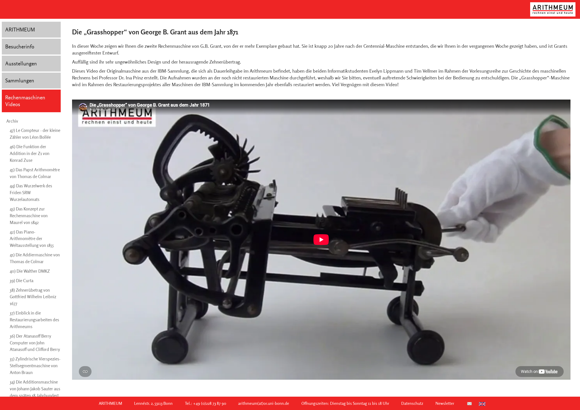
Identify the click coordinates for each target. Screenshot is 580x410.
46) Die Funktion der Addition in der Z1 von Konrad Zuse (29, 153)
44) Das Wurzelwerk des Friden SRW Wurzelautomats (31, 192)
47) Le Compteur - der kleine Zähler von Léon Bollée (35, 134)
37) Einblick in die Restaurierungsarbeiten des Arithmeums (34, 319)
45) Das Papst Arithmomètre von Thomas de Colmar (35, 173)
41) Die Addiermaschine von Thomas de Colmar (35, 258)
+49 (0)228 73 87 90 (209, 403)
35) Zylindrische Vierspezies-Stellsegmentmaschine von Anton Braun (35, 365)
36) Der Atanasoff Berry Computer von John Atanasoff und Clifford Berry (35, 342)
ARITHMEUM (20, 29)
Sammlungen (19, 80)
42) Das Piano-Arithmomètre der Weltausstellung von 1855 (32, 238)
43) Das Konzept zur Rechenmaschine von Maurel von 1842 (29, 215)
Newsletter (444, 403)
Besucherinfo (19, 46)
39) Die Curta (21, 280)
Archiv (12, 121)
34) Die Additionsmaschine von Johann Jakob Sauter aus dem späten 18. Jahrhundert (35, 388)
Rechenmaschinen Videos (25, 100)
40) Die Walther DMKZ (30, 271)
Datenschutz (412, 403)
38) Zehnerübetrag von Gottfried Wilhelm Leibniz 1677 (33, 296)
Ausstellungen (21, 63)
